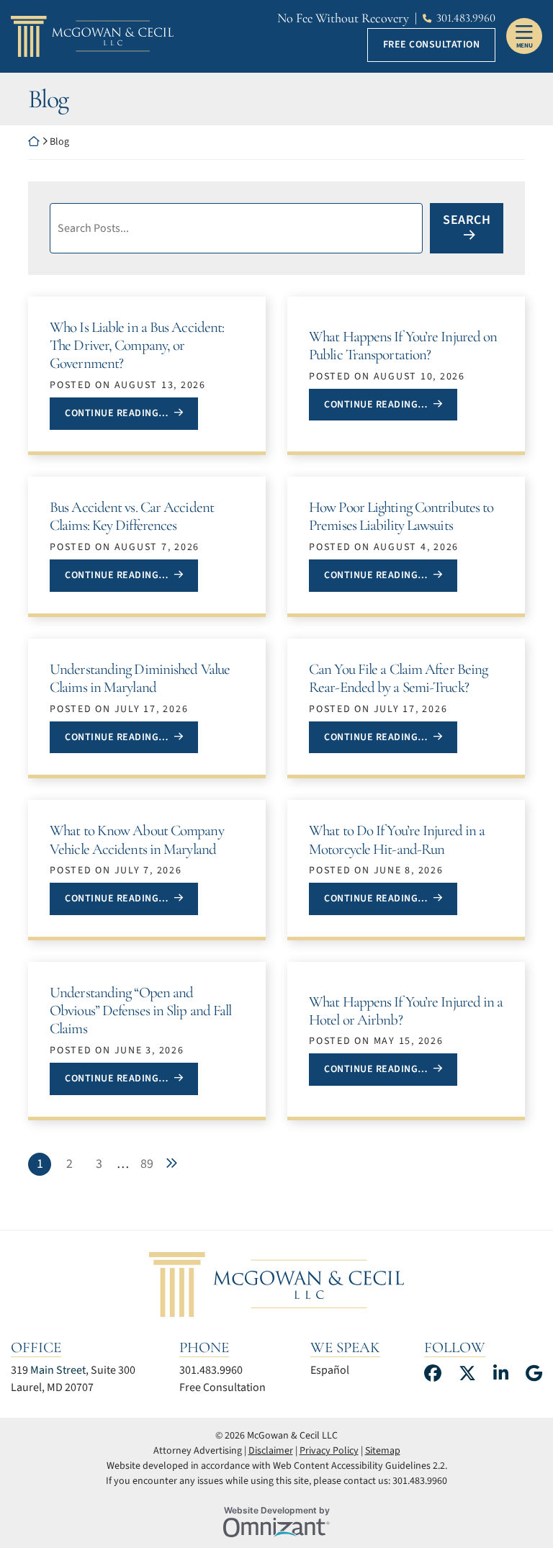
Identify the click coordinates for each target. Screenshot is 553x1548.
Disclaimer (270, 1451)
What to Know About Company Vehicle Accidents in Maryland (137, 840)
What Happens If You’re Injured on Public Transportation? (403, 346)
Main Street (58, 1370)
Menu (524, 45)
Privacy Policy (329, 1451)
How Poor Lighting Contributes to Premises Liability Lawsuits (401, 516)
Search (466, 220)
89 (146, 1164)
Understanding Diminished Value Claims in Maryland (140, 678)
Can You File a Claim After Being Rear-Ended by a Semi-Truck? (398, 678)
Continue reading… (131, 412)
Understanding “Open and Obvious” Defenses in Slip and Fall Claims (140, 1011)
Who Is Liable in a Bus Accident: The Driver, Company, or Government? (137, 345)
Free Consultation (431, 44)
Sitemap (382, 1451)
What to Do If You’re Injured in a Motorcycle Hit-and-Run (397, 840)
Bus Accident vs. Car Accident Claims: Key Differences (132, 516)
